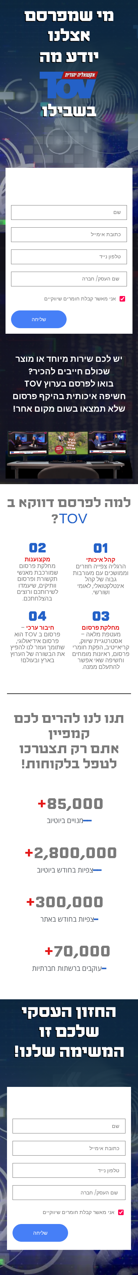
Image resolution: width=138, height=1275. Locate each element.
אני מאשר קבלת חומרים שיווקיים (80, 298)
